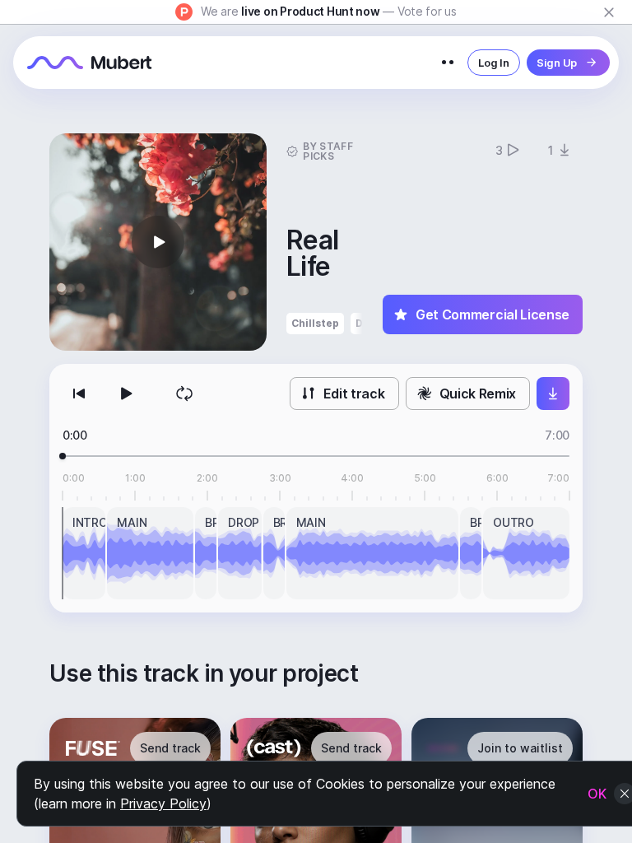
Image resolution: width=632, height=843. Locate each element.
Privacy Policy (163, 803)
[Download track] (553, 393)
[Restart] (79, 393)
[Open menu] (447, 62)
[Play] (125, 393)
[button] (158, 242)
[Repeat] (184, 393)
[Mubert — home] (89, 62)
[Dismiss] (609, 12)
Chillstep (315, 323)
